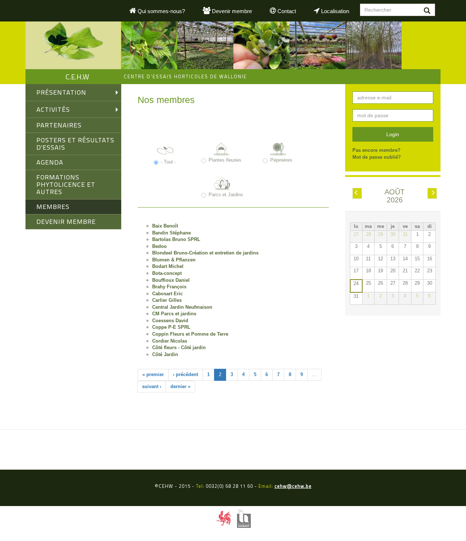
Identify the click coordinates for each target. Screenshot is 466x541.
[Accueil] (73, 45)
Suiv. (434, 193)
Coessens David (170, 320)
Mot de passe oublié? (376, 157)
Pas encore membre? (376, 150)
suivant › (151, 386)
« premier (153, 374)
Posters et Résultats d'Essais (75, 143)
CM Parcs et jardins (174, 313)
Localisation (334, 11)
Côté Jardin (165, 354)
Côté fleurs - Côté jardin (179, 347)
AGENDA (49, 162)
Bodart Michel (167, 266)
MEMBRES (53, 207)
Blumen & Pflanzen (174, 259)
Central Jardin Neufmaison (182, 307)
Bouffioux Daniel (171, 280)
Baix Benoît (165, 226)
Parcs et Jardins (226, 194)
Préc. (359, 193)
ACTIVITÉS (53, 109)
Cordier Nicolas (169, 341)
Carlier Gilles (167, 300)
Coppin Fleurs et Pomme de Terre (190, 334)
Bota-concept (167, 273)
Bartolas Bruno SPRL (176, 239)
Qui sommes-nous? (160, 11)
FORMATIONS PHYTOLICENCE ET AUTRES (65, 184)
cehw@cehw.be (293, 486)
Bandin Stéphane (171, 233)
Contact (286, 11)
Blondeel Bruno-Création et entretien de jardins (205, 253)
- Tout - (168, 162)
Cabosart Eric (167, 293)
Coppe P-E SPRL (171, 327)
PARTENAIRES (59, 125)
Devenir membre (231, 11)
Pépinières (281, 160)
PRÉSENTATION (61, 92)
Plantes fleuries (225, 160)
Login (392, 134)
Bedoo (159, 246)
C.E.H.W (77, 76)
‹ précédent (185, 374)
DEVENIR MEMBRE (66, 221)
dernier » (180, 386)
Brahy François (169, 286)
